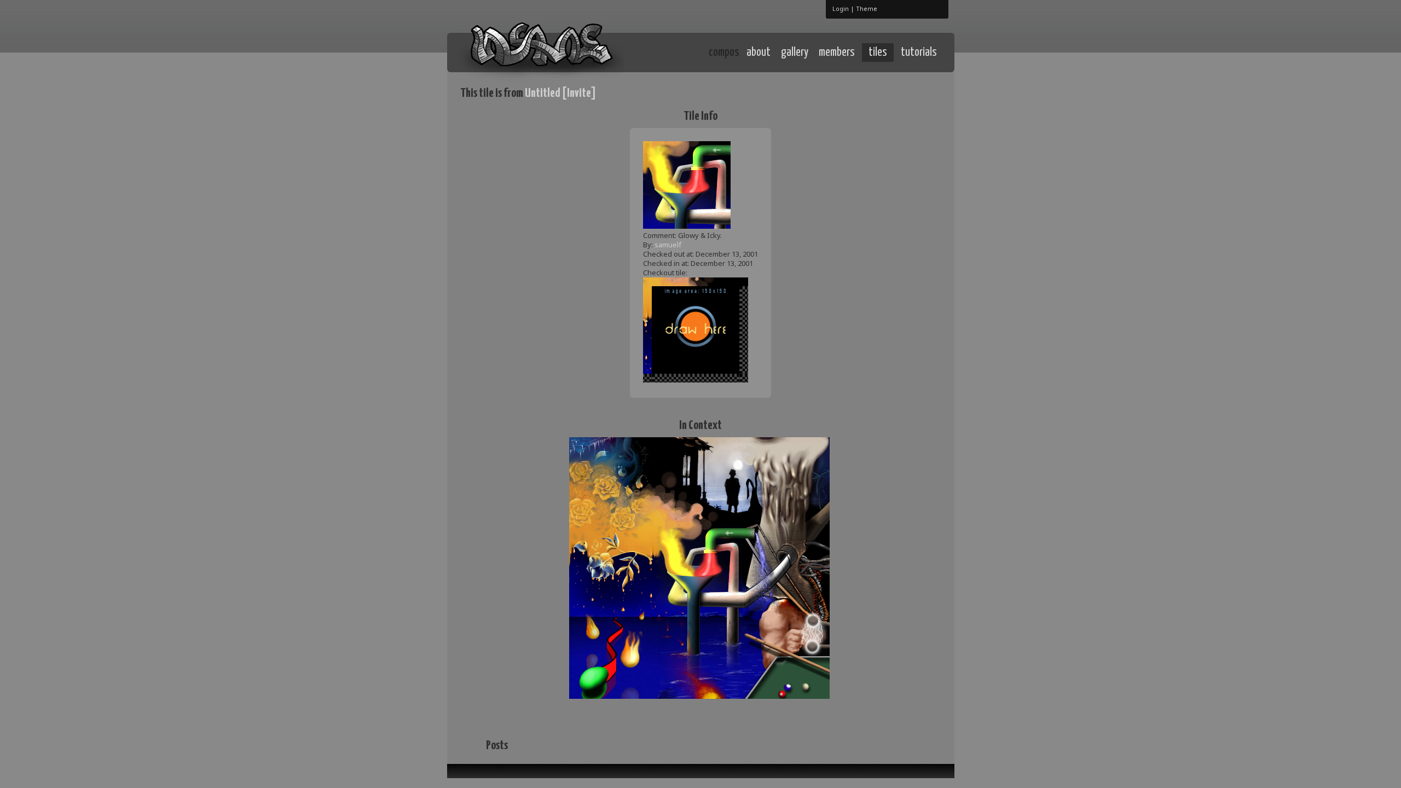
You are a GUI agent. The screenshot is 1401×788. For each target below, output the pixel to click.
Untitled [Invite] (560, 93)
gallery (794, 53)
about (758, 53)
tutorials (919, 53)
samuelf (668, 245)
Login (840, 8)
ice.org (541, 52)
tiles (878, 53)
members (837, 53)
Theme (866, 8)
